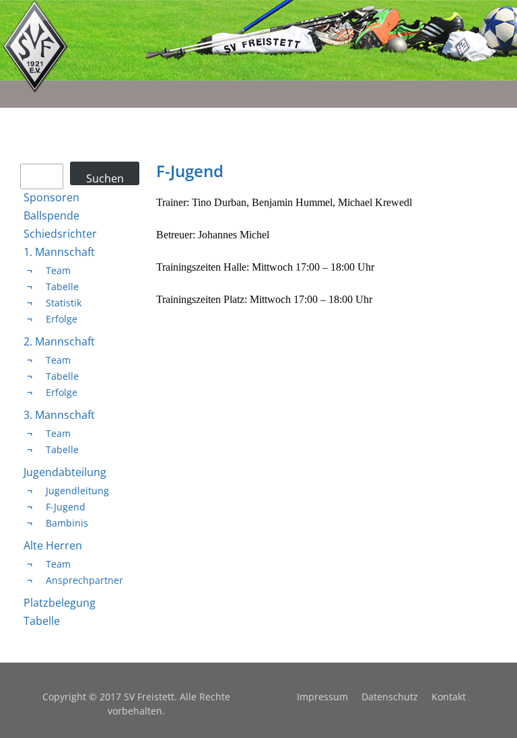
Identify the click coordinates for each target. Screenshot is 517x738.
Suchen (105, 178)
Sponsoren (51, 197)
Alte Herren (53, 545)
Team (58, 270)
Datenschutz (389, 696)
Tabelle (62, 286)
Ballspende (51, 215)
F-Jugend (65, 506)
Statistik (63, 302)
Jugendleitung (77, 490)
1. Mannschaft (59, 251)
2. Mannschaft (59, 341)
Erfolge (61, 318)
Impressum (322, 696)
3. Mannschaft (59, 414)
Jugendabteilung (65, 472)
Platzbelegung (60, 602)
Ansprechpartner (84, 580)
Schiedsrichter (60, 233)
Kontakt (449, 696)
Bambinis (67, 522)
